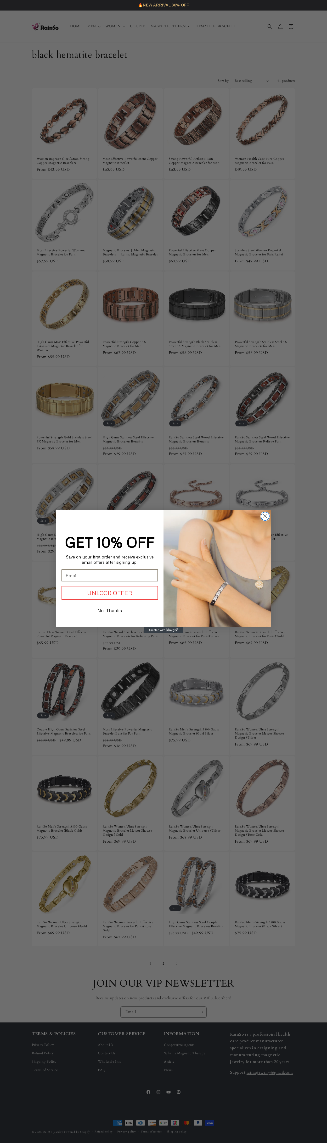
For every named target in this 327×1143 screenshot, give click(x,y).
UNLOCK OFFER (109, 592)
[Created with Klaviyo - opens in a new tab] (163, 630)
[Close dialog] (265, 516)
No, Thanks (109, 610)
